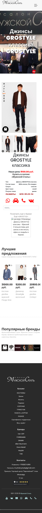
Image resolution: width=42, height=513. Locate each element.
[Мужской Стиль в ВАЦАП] (21, 498)
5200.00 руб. (21, 286)
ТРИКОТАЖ (21, 410)
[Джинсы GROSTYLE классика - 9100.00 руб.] (19, 107)
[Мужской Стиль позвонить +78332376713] (35, 498)
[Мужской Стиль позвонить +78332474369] (31, 498)
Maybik (21, 450)
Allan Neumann (21, 444)
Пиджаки (21, 403)
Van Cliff (21, 434)
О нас (21, 478)
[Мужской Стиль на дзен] (17, 498)
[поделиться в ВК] (32, 200)
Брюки (21, 396)
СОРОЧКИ (21, 406)
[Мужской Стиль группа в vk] (11, 498)
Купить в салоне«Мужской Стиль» (21, 175)
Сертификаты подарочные (21, 420)
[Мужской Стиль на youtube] (7, 498)
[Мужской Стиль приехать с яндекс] (17, 200)
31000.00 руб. (7, 286)
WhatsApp (21, 475)
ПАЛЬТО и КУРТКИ (21, 413)
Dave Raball (21, 447)
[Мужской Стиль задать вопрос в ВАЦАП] (9, 200)
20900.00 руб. (35, 286)
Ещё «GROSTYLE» (21, 216)
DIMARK (21, 440)
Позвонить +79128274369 (21, 465)
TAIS (21, 454)
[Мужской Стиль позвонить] (25, 200)
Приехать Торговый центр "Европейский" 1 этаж (21, 471)
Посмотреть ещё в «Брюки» (21, 214)
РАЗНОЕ (21, 416)
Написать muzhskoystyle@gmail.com (21, 468)
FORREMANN (21, 437)
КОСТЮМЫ (21, 393)
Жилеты (21, 400)
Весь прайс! (21, 423)
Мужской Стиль (25, 493)
